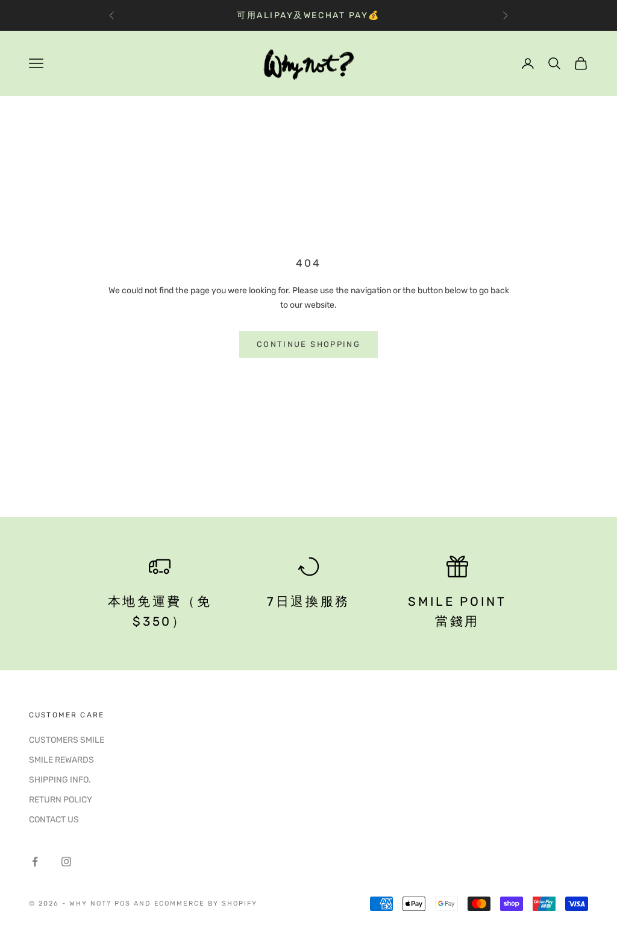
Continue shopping (308, 344)
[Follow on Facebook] (35, 862)
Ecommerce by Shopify (206, 903)
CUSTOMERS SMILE (66, 740)
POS (122, 903)
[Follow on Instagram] (66, 862)
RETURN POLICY (60, 800)
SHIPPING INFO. (60, 780)
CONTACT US (54, 820)
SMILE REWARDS (61, 760)
